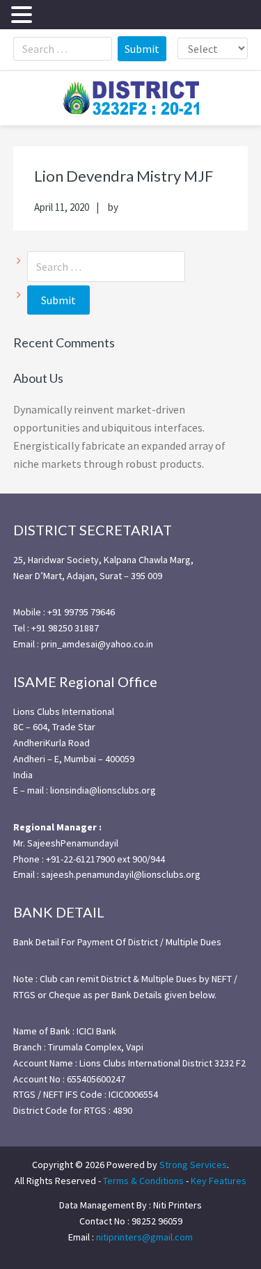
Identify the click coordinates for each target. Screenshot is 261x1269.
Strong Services (193, 1164)
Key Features (218, 1180)
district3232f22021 (130, 98)
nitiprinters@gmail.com (144, 1237)
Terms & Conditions (143, 1180)
